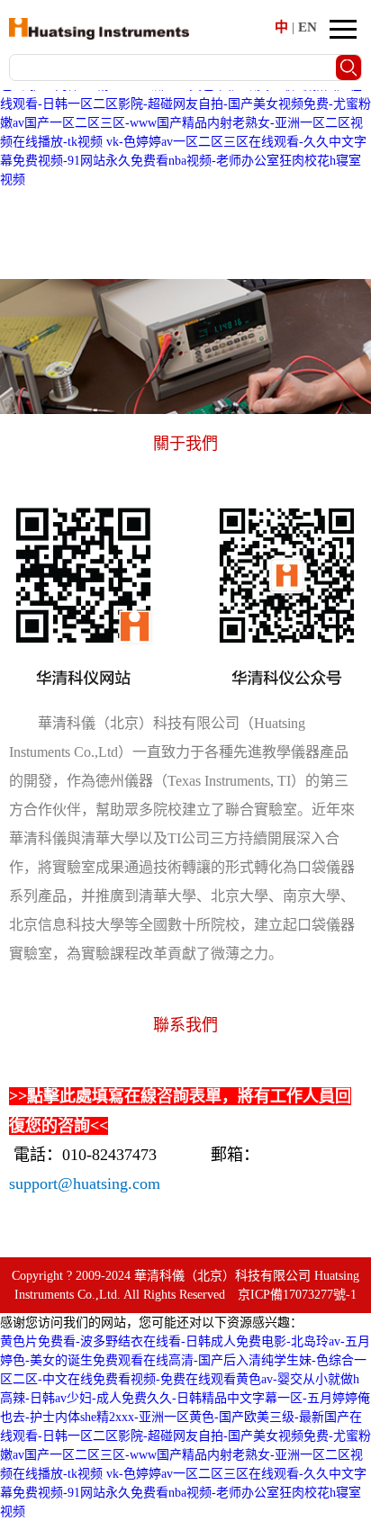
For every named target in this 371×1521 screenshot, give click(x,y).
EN (307, 27)
